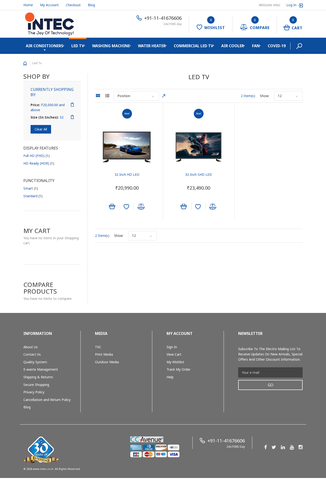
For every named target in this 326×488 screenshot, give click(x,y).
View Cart (174, 354)
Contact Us (32, 354)
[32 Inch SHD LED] (198, 147)
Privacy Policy (33, 392)
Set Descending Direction (163, 96)
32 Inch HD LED (127, 174)
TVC (98, 347)
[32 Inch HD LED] (127, 147)
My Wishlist (175, 362)
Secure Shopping (36, 384)
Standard (32, 196)
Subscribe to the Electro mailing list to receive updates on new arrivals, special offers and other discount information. (270, 354)
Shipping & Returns (38, 377)
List (107, 95)
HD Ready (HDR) (38, 163)
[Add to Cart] (112, 205)
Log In (291, 5)
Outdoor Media (107, 362)
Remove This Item (72, 104)
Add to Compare (141, 207)
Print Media (104, 354)
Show (264, 95)
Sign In (172, 347)
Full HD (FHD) (36, 155)
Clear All (41, 129)
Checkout (73, 5)
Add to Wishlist (126, 207)
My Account (49, 5)
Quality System (35, 362)
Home (28, 5)
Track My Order (178, 369)
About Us (30, 347)
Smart (30, 188)
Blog (91, 5)
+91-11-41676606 (163, 18)
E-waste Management (40, 369)
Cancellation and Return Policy (47, 399)
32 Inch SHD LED (198, 174)
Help (170, 377)
